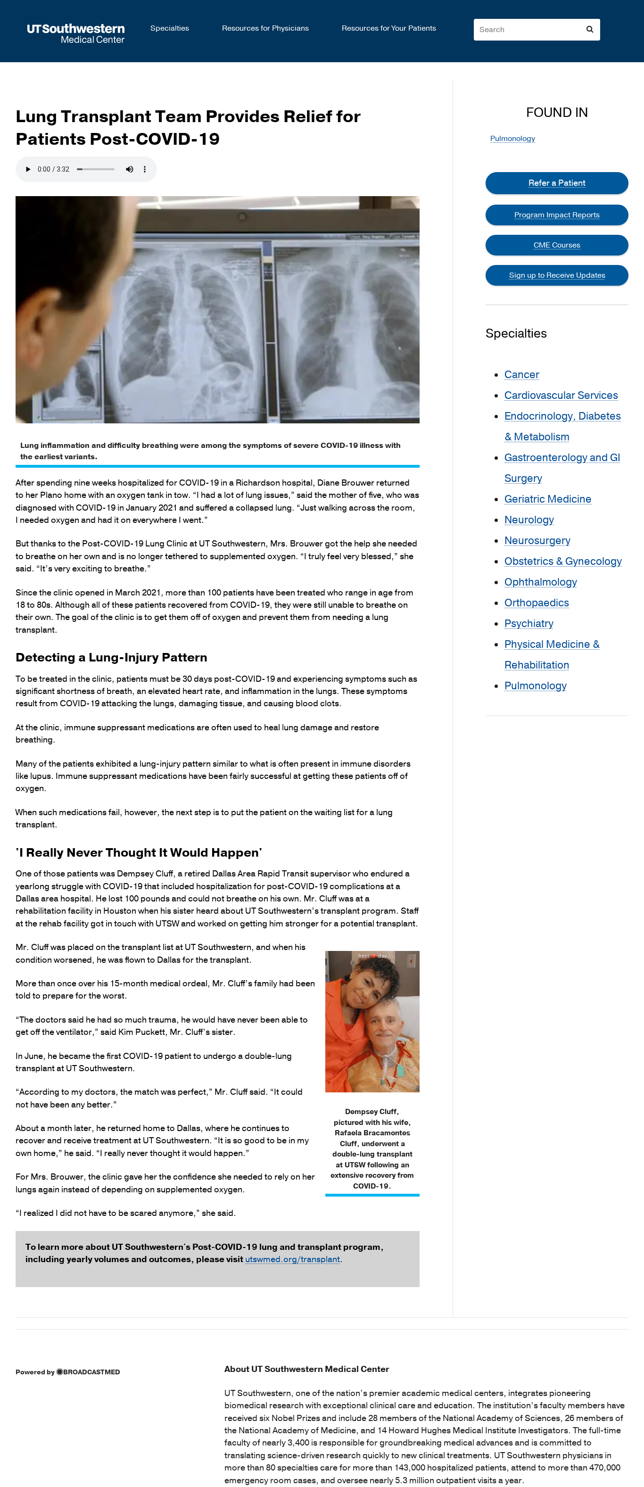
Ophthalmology (540, 582)
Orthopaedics (536, 603)
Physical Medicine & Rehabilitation (552, 654)
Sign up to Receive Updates (557, 275)
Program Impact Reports (557, 215)
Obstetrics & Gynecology (563, 561)
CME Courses (557, 245)
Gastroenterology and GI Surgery (562, 468)
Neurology (529, 520)
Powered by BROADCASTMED (68, 1372)
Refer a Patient (557, 183)
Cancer (521, 375)
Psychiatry (528, 624)
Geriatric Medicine (548, 499)
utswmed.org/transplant (292, 1259)
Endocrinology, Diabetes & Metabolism (562, 426)
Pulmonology (512, 138)
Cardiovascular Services (561, 395)
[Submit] (589, 29)
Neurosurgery (537, 541)
